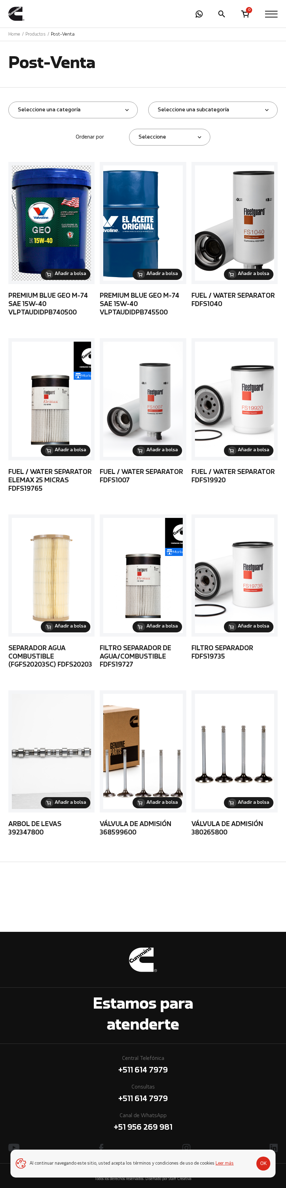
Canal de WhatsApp (143, 1122)
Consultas (143, 1094)
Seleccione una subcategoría (193, 109)
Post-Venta (63, 34)
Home (14, 34)
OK (263, 1163)
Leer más (225, 1163)
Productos (35, 34)
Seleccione (152, 137)
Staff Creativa (179, 1179)
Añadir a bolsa (70, 274)
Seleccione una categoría (49, 109)
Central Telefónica (143, 1065)
